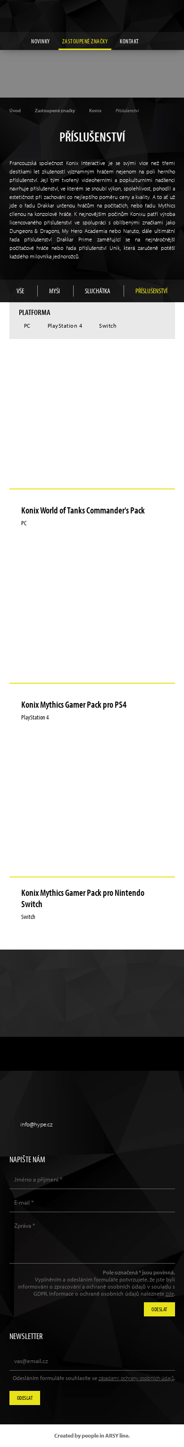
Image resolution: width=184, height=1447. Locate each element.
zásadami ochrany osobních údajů (136, 1377)
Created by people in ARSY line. (92, 1435)
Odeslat (25, 1397)
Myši (54, 290)
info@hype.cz (36, 1124)
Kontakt (129, 41)
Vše (20, 290)
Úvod (15, 110)
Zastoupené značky (85, 41)
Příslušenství (151, 290)
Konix (95, 110)
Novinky (40, 41)
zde (170, 1293)
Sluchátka (97, 290)
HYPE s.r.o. (92, 16)
